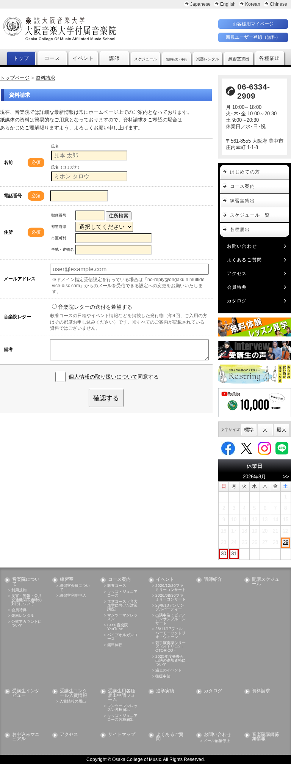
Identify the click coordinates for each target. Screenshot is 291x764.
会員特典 (237, 287)
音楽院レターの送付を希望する (95, 307)
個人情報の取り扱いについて (103, 377)
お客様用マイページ (253, 24)
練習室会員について (74, 587)
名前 (8, 162)
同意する (114, 377)
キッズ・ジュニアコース (122, 593)
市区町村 (58, 238)
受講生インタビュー (25, 693)
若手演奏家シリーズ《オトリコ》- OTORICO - (170, 647)
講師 (114, 58)
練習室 (67, 579)
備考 (8, 349)
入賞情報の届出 (72, 701)
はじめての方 (245, 172)
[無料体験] (254, 327)
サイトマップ (121, 735)
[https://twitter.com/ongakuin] (246, 448)
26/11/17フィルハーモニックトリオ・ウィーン (170, 633)
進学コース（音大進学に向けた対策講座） (122, 606)
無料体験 (114, 645)
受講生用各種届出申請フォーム (121, 695)
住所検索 (118, 216)
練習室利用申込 (72, 595)
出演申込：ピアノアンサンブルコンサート (170, 619)
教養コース (116, 586)
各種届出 (269, 58)
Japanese (200, 4)
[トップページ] (88, 28)
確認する (106, 398)
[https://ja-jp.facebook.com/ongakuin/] (228, 448)
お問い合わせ (242, 246)
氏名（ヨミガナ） (66, 167)
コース (52, 58)
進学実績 (165, 691)
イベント (83, 58)
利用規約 (19, 590)
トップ (21, 58)
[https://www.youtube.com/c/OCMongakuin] (254, 402)
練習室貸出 (242, 200)
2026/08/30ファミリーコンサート (170, 597)
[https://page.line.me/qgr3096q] (281, 448)
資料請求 (261, 691)
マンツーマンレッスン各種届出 (122, 708)
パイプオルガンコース (122, 637)
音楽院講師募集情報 (265, 737)
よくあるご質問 (244, 260)
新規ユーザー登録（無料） (253, 37)
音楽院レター (17, 316)
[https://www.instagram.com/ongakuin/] (264, 448)
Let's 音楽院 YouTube (117, 627)
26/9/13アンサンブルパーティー (169, 607)
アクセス (237, 273)
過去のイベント (168, 670)
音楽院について (25, 581)
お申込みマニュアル (25, 737)
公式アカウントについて (26, 623)
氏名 (55, 146)
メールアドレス (20, 279)
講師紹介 (213, 579)
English (228, 4)
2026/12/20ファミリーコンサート (170, 587)
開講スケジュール (265, 581)
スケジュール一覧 (250, 215)
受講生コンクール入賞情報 (73, 693)
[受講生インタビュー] (254, 350)
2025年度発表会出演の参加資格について (170, 661)
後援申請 (163, 676)
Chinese (278, 4)
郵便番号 (58, 215)
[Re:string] (254, 374)
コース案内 (242, 186)
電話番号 (13, 195)
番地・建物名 (62, 249)
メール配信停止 (216, 741)
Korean (252, 4)
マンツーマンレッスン (122, 617)
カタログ (237, 301)
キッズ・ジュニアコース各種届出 (122, 718)
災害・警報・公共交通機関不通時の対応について (26, 600)
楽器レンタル (22, 616)
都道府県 (58, 227)
